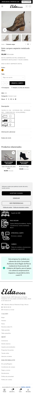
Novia (3, 323)
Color (3, 67)
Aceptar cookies (16, 193)
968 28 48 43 (7, 307)
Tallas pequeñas (6, 333)
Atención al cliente (6, 356)
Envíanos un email (8, 309)
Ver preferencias (16, 203)
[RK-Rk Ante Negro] (24, 155)
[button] (3, 22)
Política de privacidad (7, 376)
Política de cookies (7, 207)
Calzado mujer (10, 44)
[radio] (2, 70)
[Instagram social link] (30, 6)
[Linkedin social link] (13, 99)
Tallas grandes (5, 330)
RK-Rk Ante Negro (24, 166)
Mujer (3, 317)
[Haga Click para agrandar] (5, 30)
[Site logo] (16, 6)
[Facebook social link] (26, 6)
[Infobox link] (10, 212)
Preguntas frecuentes (7, 350)
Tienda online (5, 353)
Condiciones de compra (8, 367)
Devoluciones (26, 1)
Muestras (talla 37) (6, 327)
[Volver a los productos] (28, 44)
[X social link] (9, 99)
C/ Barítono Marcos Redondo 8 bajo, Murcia (15, 304)
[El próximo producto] (30, 44)
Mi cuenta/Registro (6, 364)
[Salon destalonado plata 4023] (8, 155)
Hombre (3, 320)
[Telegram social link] (15, 99)
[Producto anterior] (26, 44)
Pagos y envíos (5, 370)
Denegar (16, 198)
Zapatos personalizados (8, 347)
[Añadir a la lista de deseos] (13, 152)
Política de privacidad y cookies (21, 207)
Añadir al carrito (17, 83)
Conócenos (4, 340)
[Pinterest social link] (11, 99)
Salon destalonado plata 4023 (9, 167)
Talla (2, 74)
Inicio (2, 44)
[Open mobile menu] (2, 6)
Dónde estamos (5, 344)
